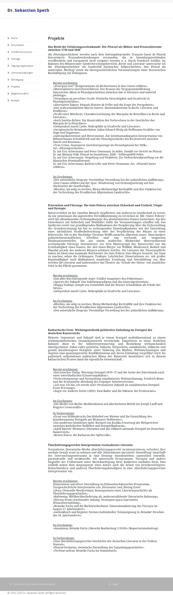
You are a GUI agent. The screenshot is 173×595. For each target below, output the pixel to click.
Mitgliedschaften (19, 93)
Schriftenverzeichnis (21, 52)
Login (115, 584)
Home (14, 38)
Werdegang (16, 79)
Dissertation (17, 45)
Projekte (15, 86)
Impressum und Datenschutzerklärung (34, 584)
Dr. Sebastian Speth (28, 10)
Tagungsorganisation (21, 65)
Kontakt (14, 100)
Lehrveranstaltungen (21, 72)
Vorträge (15, 58)
